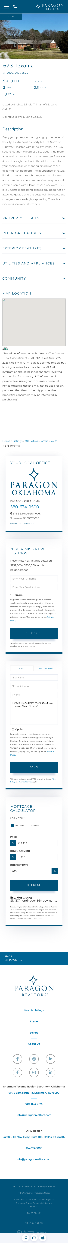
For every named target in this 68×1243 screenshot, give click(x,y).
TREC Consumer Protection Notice (34, 1193)
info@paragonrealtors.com (34, 1115)
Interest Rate (19, 865)
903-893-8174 (34, 1104)
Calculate (34, 885)
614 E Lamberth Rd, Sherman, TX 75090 (34, 1092)
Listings (17, 441)
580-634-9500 (24, 506)
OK (27, 441)
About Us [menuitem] (34, 1043)
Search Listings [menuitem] (34, 1010)
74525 (54, 441)
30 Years (19, 825)
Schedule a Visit (45, 668)
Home (6, 441)
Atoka (35, 441)
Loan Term (17, 818)
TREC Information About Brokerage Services (34, 1186)
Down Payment (20, 851)
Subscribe (34, 633)
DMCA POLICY (34, 1213)
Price (13, 837)
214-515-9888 (15, 7)
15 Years (35, 825)
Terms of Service (25, 782)
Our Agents (28, 523)
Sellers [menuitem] (34, 1032)
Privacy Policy (34, 1223)
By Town (11, 960)
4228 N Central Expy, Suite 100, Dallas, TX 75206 (34, 1137)
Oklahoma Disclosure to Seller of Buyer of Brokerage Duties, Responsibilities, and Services (34, 1203)
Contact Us (15, 523)
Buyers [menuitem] (34, 1021)
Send (34, 767)
